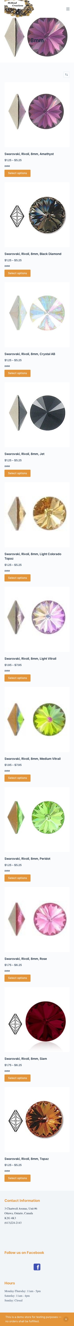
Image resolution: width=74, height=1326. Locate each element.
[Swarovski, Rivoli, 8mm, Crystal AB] (37, 314)
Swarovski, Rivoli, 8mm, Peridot (27, 858)
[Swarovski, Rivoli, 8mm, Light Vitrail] (37, 619)
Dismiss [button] (66, 1319)
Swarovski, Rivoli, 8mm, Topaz (26, 1159)
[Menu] (68, 9)
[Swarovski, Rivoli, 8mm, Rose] (37, 919)
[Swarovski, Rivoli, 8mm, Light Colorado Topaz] (37, 514)
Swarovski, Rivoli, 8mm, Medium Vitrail (32, 759)
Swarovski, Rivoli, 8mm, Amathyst (29, 154)
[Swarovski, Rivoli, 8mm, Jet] (37, 414)
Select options (17, 173)
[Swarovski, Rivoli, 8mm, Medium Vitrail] (37, 719)
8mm (7, 166)
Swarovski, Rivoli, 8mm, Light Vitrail (30, 658)
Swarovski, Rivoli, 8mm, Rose (25, 959)
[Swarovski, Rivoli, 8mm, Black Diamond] (37, 214)
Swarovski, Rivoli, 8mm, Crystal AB (29, 354)
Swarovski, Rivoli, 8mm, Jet (24, 454)
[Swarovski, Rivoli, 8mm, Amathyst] (37, 114)
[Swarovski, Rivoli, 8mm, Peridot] (37, 819)
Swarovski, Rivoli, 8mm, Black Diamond (32, 254)
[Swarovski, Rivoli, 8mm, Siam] (37, 1019)
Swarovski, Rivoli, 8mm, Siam (25, 1058)
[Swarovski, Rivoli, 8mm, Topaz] (37, 1119)
